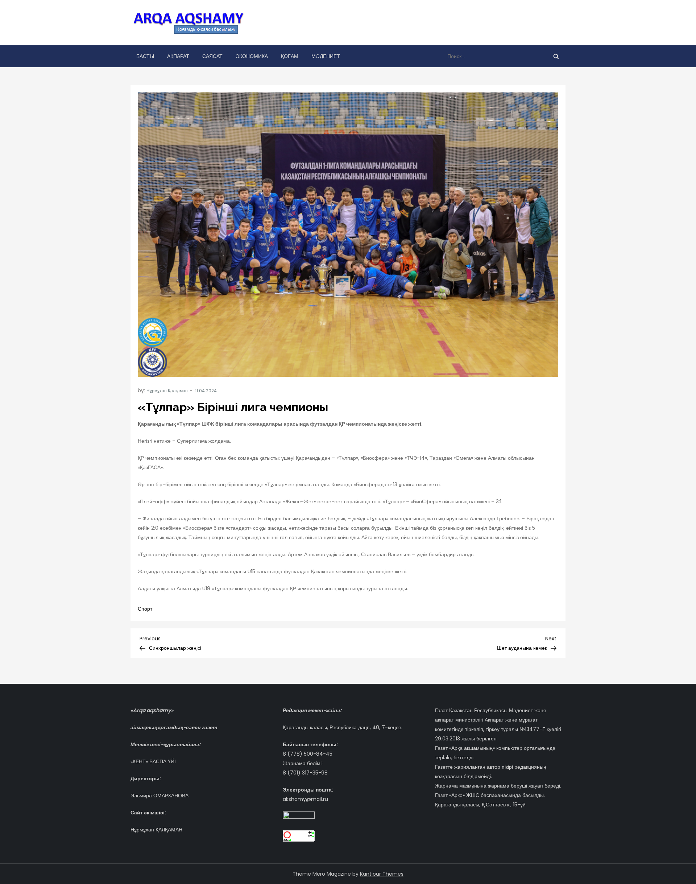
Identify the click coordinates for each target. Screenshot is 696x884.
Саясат (212, 56)
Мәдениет (325, 56)
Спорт (145, 609)
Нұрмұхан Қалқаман (167, 391)
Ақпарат (178, 56)
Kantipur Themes (381, 873)
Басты (145, 56)
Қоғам (289, 56)
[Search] (556, 56)
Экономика (252, 56)
